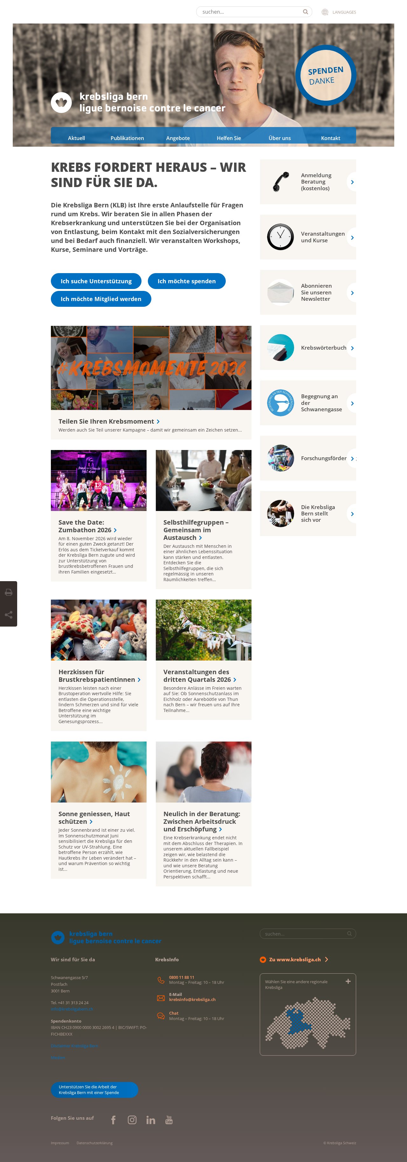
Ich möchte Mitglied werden (101, 299)
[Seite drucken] (8, 592)
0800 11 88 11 (181, 977)
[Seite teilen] (8, 615)
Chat (173, 1013)
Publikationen (127, 138)
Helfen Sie (229, 138)
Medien (58, 1057)
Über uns (280, 138)
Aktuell (76, 138)
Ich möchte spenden (187, 281)
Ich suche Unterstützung (96, 281)
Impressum (60, 1142)
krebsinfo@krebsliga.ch (192, 999)
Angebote (178, 138)
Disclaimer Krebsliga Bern (74, 1046)
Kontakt (330, 138)
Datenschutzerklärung (95, 1142)
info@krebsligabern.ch (72, 1009)
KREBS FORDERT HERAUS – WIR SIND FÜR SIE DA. (148, 174)
